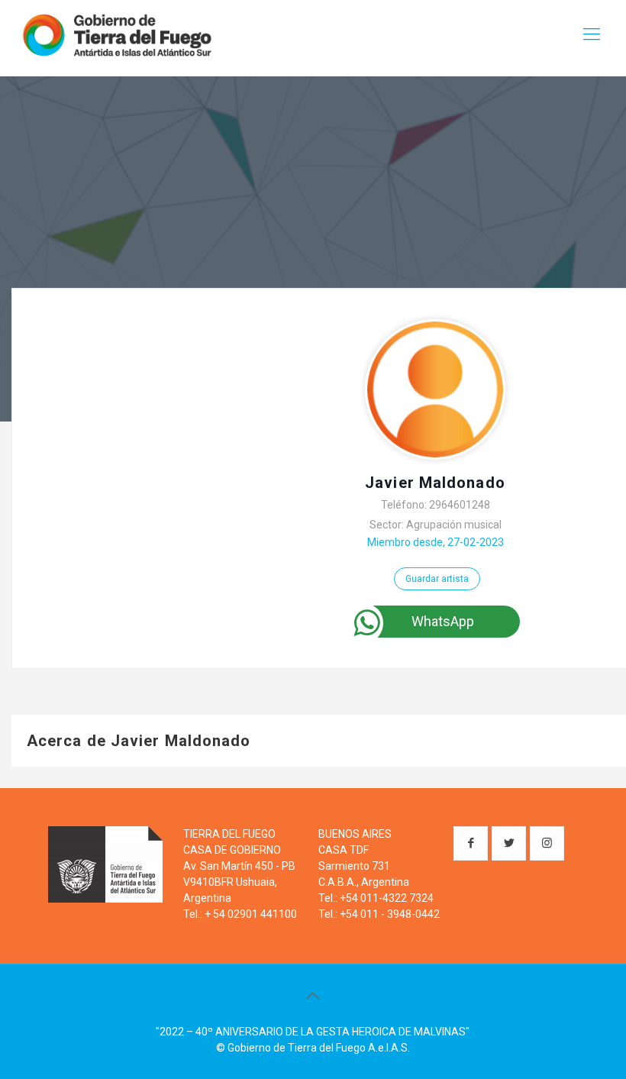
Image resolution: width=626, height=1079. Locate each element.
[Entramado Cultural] (116, 34)
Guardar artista (437, 578)
